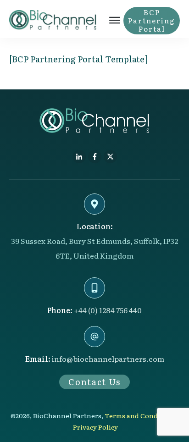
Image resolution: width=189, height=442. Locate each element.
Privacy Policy (95, 426)
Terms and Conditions (141, 415)
